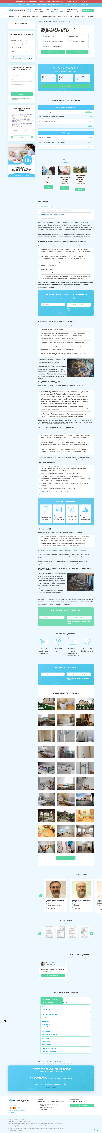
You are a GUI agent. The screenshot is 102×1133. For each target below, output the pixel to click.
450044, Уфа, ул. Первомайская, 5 (55, 11)
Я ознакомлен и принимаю (79, 309)
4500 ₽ (90, 142)
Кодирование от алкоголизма (48, 16)
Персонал (20, 4)
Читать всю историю (53, 975)
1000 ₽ (90, 126)
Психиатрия (91, 16)
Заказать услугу (77, 51)
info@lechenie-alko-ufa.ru (46, 1107)
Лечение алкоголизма (13, 16)
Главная (40, 21)
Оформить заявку (66, 86)
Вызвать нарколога (53, 51)
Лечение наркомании (80, 16)
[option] (48, 178)
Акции (74, 4)
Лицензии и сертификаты (55, 4)
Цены (34, 4)
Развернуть (44, 206)
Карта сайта (11, 1112)
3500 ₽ (90, 137)
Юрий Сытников (57, 1061)
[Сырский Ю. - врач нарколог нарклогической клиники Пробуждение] (81, 889)
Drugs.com (43, 495)
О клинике (12, 4)
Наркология (35, 16)
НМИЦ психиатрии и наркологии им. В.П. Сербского (55, 491)
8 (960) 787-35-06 (72, 11)
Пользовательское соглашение (17, 1110)
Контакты (81, 4)
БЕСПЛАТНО (88, 112)
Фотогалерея (42, 4)
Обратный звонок (82, 1105)
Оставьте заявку (51, 1087)
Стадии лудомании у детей (48, 218)
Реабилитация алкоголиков (65, 16)
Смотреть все (65, 858)
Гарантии (67, 4)
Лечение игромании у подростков (62, 21)
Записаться (22, 94)
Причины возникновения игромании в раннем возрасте (56, 210)
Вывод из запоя (26, 16)
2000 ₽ (90, 121)
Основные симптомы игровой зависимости (52, 214)
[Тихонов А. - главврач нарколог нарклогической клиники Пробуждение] (56, 889)
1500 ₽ (90, 116)
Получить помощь (88, 10)
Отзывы (28, 4)
